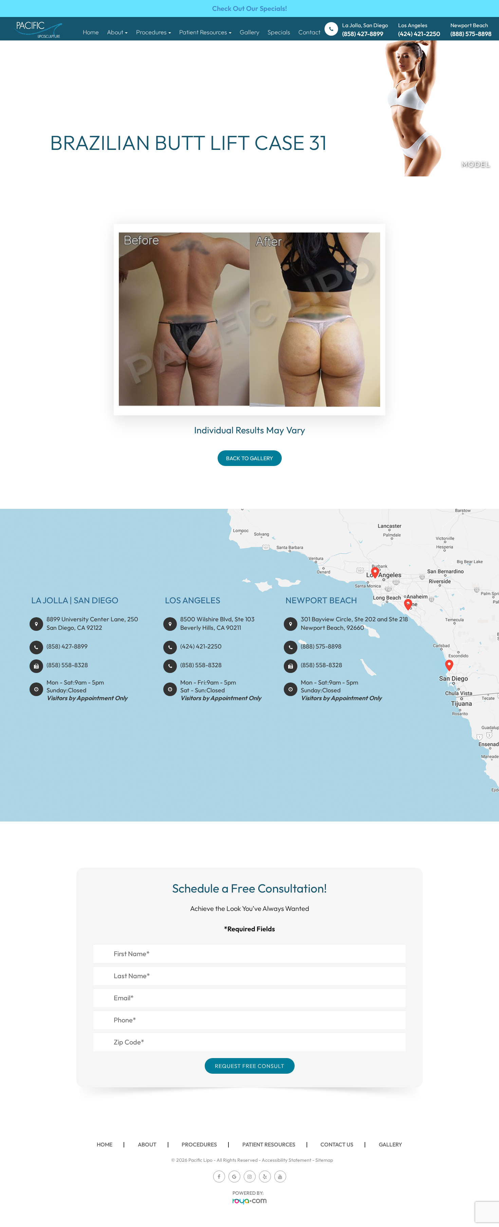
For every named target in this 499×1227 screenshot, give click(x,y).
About (147, 1144)
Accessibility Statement (286, 1160)
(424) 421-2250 (201, 646)
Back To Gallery (249, 458)
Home (91, 32)
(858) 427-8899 (67, 646)
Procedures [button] (151, 32)
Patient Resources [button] (203, 32)
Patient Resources (268, 1144)
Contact (309, 32)
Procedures (199, 1144)
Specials (278, 32)
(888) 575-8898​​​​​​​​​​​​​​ (321, 646)
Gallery (249, 32)
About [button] (115, 32)
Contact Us (336, 1144)
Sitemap (324, 1160)
